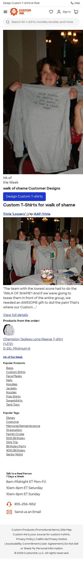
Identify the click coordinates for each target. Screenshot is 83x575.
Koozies (11, 392)
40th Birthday (15, 450)
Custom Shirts (15, 372)
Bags (9, 368)
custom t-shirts (60, 534)
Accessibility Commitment (23, 543)
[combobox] (41, 22)
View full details (15, 315)
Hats (9, 380)
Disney (10, 418)
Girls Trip (12, 442)
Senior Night (14, 454)
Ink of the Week (13, 357)
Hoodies (11, 384)
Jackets (11, 388)
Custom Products (23, 529)
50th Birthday (15, 438)
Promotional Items (47, 529)
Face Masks (14, 376)
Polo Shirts (13, 396)
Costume (12, 422)
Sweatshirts (14, 400)
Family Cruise (15, 434)
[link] (20, 12)
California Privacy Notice (51, 539)
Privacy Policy (25, 539)
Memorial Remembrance (23, 426)
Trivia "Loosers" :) (16, 214)
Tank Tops (12, 404)
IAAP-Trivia (42, 214)
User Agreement (52, 543)
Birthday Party (16, 446)
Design (24, 196)
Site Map (66, 529)
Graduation (14, 430)
